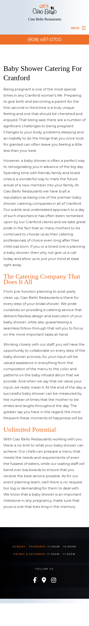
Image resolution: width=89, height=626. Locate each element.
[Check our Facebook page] (35, 580)
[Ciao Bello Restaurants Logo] (44, 8)
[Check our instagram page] (53, 580)
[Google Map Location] (44, 580)
